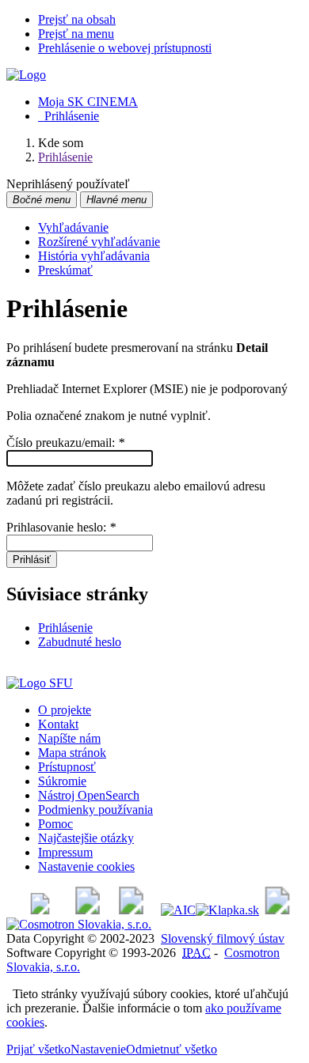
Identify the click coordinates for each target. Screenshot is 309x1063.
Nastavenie (98, 1049)
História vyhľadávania (94, 256)
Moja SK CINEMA (88, 101)
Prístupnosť (67, 767)
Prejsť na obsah (77, 19)
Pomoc (55, 823)
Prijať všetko (38, 1049)
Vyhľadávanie (73, 227)
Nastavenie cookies (86, 866)
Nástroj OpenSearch (88, 795)
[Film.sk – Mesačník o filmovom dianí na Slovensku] (40, 910)
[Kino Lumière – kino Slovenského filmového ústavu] (131, 910)
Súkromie (62, 781)
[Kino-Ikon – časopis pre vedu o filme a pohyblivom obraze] (87, 910)
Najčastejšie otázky (86, 838)
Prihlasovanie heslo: (61, 527)
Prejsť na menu (76, 33)
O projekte (64, 710)
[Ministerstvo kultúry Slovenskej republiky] (277, 910)
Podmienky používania (95, 809)
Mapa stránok (72, 752)
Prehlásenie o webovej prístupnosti (125, 48)
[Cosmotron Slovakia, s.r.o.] (78, 924)
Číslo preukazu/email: (65, 442)
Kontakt (58, 724)
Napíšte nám (69, 738)
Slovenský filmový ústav (222, 938)
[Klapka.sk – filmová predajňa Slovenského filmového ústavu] (227, 910)
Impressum (65, 852)
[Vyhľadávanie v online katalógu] (26, 74)
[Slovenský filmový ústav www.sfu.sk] (39, 683)
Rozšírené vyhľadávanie (99, 241)
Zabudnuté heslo (79, 642)
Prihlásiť (32, 560)
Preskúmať (65, 270)
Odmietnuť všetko (171, 1049)
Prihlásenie (68, 116)
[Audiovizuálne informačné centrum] (178, 910)
